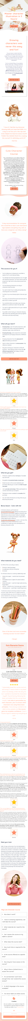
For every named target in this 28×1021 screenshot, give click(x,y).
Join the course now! (14, 358)
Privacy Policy (20, 1007)
